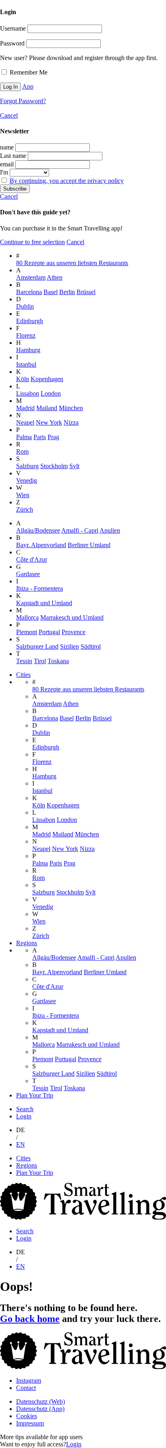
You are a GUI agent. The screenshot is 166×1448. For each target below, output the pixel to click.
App (27, 86)
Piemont (26, 632)
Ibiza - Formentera (39, 588)
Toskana (58, 661)
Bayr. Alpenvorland (41, 544)
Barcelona (29, 291)
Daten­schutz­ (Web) (40, 1401)
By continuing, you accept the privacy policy (67, 180)
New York (49, 422)
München (71, 408)
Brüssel (86, 291)
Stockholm (54, 466)
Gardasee (28, 573)
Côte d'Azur (31, 559)
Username (13, 28)
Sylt (74, 466)
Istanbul (26, 364)
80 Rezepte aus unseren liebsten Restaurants (72, 262)
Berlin (67, 291)
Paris (39, 437)
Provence (73, 632)
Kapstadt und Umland (44, 603)
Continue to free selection (32, 242)
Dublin (25, 306)
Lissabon (27, 393)
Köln (22, 378)
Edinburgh (29, 320)
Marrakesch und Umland (72, 617)
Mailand (46, 408)
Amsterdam (31, 277)
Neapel (25, 422)
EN (20, 1144)
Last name (13, 155)
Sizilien (69, 646)
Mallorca (27, 617)
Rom (22, 451)
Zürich (24, 509)
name (7, 147)
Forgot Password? (23, 101)
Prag (53, 437)
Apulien (110, 530)
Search (24, 1109)
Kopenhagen (47, 378)
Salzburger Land (37, 646)
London (51, 393)
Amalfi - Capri (79, 530)
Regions (26, 943)
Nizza (71, 422)
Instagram (28, 1380)
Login (23, 1116)
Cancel (9, 115)
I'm (4, 172)
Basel (51, 291)
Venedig (26, 480)
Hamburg (28, 349)
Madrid (25, 408)
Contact (26, 1387)
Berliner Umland (89, 544)
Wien (22, 495)
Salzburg (27, 466)
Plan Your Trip (34, 1095)
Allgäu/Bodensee (38, 530)
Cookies (26, 1416)
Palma (24, 437)
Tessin (24, 661)
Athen (54, 277)
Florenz (25, 335)
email (7, 164)
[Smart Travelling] (83, 1217)
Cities (23, 674)
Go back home (30, 1318)
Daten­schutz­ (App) (40, 1408)
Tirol (40, 661)
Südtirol (91, 646)
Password (12, 43)
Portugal (49, 632)
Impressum (30, 1423)
